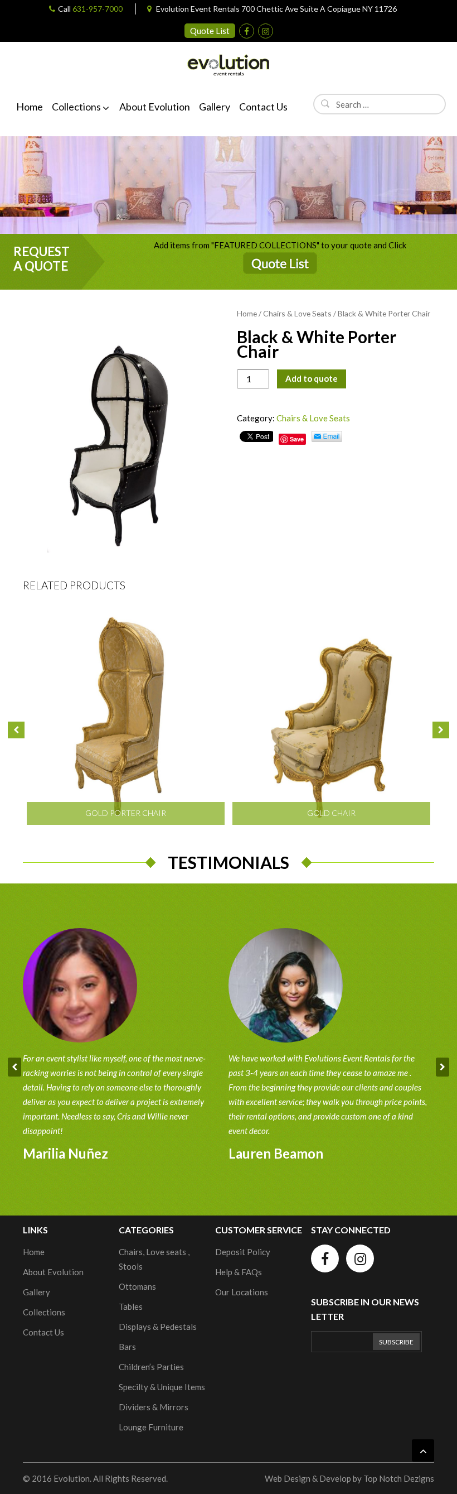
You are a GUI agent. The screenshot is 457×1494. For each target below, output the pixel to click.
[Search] (325, 103)
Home (247, 313)
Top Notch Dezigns (398, 1478)
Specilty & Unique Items (162, 1387)
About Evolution (53, 1272)
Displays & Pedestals (158, 1327)
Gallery (36, 1292)
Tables (131, 1306)
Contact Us (43, 1332)
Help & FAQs (238, 1272)
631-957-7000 (97, 8)
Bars (127, 1347)
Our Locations (241, 1292)
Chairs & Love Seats (297, 313)
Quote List (210, 31)
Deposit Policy (242, 1252)
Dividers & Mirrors (153, 1407)
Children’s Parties (151, 1367)
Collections (44, 1312)
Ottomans (137, 1286)
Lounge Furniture (151, 1427)
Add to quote (311, 378)
